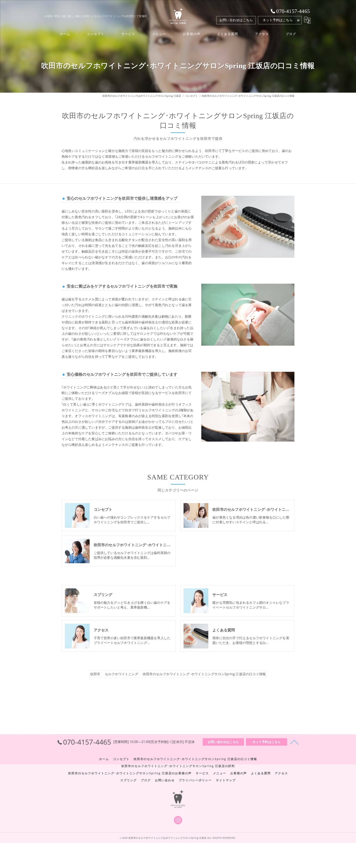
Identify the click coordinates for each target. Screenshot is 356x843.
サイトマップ (226, 780)
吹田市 (95, 674)
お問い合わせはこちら (236, 20)
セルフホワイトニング (121, 674)
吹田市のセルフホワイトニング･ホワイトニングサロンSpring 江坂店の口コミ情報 (204, 674)
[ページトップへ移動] (294, 742)
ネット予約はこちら (278, 20)
